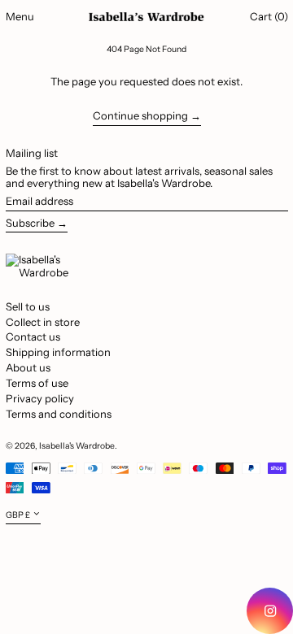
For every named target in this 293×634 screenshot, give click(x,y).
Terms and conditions (59, 413)
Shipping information (58, 351)
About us (28, 367)
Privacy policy (40, 398)
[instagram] (270, 611)
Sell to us (28, 306)
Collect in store (43, 321)
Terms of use (37, 382)
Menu (20, 16)
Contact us (33, 336)
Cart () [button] (269, 16)
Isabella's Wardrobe (77, 446)
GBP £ (18, 515)
